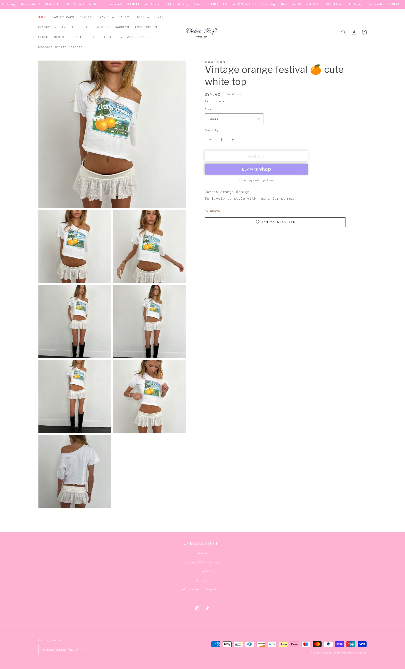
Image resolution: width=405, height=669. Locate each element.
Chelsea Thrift (331, 652)
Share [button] (215, 211)
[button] (105, 17)
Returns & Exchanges (202, 562)
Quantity (212, 130)
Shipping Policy (202, 571)
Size (208, 109)
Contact (202, 580)
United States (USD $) (61, 649)
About (202, 553)
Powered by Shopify (354, 652)
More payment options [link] (256, 180)
